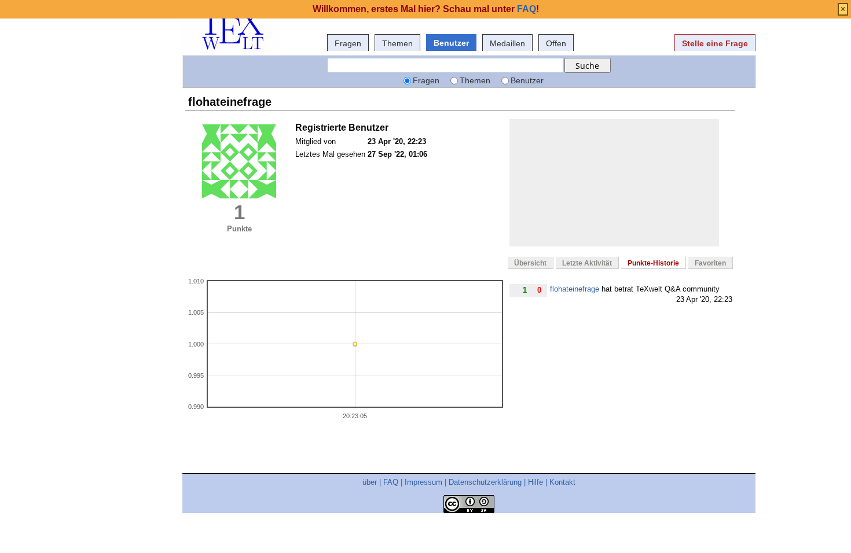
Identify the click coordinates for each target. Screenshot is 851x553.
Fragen (348, 43)
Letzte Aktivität (587, 263)
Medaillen (507, 43)
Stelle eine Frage (715, 43)
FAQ (390, 482)
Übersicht (530, 263)
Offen (556, 43)
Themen (397, 43)
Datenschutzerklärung (485, 482)
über (369, 482)
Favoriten (710, 263)
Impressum (423, 482)
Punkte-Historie (653, 263)
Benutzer (451, 42)
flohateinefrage (574, 289)
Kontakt (562, 482)
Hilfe (535, 482)
